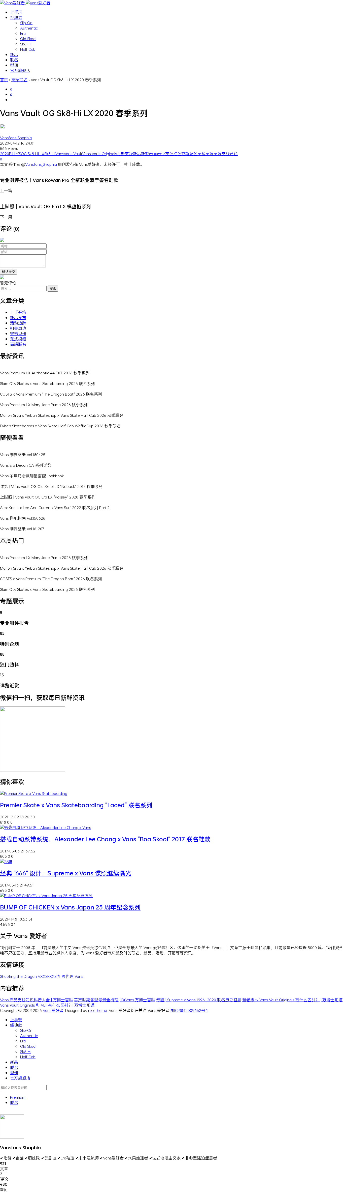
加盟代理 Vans (70, 976)
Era (23, 33)
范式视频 (18, 338)
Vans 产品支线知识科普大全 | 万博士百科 (36, 999)
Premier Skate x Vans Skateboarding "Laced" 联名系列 (76, 805)
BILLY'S (15, 153)
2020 (4, 153)
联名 (14, 59)
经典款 (16, 17)
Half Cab (28, 49)
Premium (17, 1097)
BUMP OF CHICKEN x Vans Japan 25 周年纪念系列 (70, 907)
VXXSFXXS (47, 976)
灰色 (169, 153)
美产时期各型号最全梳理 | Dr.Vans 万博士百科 (114, 999)
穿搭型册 (18, 333)
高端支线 (222, 153)
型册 (14, 65)
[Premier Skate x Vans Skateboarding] (33, 793)
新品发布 (18, 317)
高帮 (201, 153)
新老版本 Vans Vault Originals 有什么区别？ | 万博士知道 (292, 999)
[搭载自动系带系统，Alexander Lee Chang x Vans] (45, 827)
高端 (209, 153)
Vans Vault (73, 153)
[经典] (6, 861)
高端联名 (18, 344)
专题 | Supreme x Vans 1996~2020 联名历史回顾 (198, 999)
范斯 (185, 153)
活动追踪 (18, 322)
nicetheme (97, 1010)
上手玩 (16, 12)
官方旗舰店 (20, 70)
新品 (14, 54)
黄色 (234, 153)
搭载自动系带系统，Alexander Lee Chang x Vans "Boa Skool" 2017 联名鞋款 (105, 839)
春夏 (153, 153)
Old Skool (28, 38)
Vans (59, 153)
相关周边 (18, 328)
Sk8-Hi (25, 43)
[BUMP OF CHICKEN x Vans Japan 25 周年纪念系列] (46, 895)
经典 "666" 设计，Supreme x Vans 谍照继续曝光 (65, 873)
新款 (145, 153)
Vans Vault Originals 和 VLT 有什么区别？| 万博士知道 (47, 1005)
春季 (161, 153)
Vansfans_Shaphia (16, 137)
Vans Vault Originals (99, 153)
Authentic (29, 28)
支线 (129, 153)
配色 (193, 153)
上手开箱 (18, 312)
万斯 (121, 153)
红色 (177, 153)
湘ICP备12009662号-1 (189, 1010)
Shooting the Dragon (19, 976)
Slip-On (26, 22)
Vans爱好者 (53, 1010)
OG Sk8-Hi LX (32, 153)
